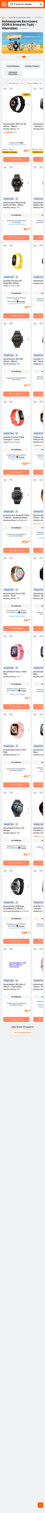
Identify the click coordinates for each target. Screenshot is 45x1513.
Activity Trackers (32, 66)
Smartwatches (13, 66)
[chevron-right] (28, 104)
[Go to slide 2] (20, 57)
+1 (17, 199)
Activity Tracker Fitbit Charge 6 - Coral (13, 438)
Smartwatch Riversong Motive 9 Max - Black (14, 204)
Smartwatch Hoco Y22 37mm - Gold (14, 595)
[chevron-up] (40, 1505)
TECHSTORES (18, 536)
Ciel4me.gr (14, 612)
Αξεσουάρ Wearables (12, 73)
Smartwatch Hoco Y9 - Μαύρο (14, 829)
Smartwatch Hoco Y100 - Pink (15, 673)
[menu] (4, 4)
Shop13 (17, 222)
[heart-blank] (5, 88)
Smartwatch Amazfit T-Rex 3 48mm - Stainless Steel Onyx (16, 516)
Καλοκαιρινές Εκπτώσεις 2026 (19, 17)
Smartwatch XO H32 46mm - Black (13, 360)
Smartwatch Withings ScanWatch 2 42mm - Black (13, 907)
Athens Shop (17, 770)
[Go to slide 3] (24, 57)
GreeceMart (11, 301)
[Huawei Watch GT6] (22, 43)
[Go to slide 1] (17, 57)
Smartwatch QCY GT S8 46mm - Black (14, 125)
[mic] (40, 4)
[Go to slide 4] (28, 57)
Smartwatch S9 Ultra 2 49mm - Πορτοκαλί (14, 985)
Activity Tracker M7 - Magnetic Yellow (13, 282)
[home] (3, 17)
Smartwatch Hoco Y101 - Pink (15, 751)
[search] (12, 4)
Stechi (13, 457)
